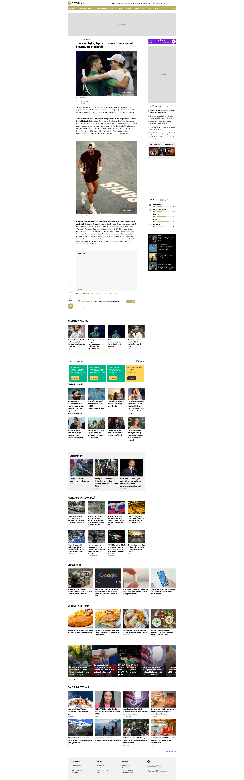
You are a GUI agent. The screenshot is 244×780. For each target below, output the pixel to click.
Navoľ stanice (151, 230)
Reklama (99, 761)
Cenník (98, 772)
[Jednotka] (150, 215)
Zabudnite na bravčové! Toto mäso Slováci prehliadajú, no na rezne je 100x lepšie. (107, 632)
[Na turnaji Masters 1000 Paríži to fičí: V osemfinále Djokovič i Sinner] (136, 331)
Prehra (87, 293)
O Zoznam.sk (75, 761)
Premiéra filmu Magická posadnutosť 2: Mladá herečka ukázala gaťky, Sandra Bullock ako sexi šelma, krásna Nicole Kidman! (163, 136)
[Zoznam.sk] (151, 771)
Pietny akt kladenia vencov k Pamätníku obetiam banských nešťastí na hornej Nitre (106, 482)
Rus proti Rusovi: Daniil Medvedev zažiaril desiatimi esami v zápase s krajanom (76, 343)
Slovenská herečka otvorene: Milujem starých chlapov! (162, 128)
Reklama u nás (100, 765)
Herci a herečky (116, 8)
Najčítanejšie (155, 106)
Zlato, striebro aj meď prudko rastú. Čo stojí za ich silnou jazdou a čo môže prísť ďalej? (136, 519)
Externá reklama (101, 768)
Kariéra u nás (74, 772)
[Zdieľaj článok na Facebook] (70, 293)
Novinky (88, 39)
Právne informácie (76, 765)
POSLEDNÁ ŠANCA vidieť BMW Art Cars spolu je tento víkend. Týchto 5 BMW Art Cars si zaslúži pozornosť (116, 549)
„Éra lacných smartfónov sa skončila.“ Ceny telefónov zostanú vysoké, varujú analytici (163, 591)
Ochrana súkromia (76, 768)
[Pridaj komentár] (70, 286)
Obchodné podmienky (102, 770)
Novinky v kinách (101, 8)
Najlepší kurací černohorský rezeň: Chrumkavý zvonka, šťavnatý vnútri (135, 631)
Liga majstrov (71, 553)
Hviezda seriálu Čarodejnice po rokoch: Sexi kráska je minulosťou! (163, 111)
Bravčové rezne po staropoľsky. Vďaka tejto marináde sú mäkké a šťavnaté (80, 631)
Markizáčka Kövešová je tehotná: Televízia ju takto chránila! (160, 123)
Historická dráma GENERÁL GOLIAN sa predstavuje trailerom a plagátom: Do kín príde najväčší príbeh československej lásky (166, 267)
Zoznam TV (76, 455)
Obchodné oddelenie (127, 770)
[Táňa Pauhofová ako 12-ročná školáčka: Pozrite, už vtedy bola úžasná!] (153, 239)
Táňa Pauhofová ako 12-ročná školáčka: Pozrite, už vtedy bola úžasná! (166, 239)
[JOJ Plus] (150, 225)
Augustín (135, 3)
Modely (129, 553)
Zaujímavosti (139, 8)
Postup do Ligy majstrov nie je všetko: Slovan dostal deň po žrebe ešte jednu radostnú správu (76, 548)
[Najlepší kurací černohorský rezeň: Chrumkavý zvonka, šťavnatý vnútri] (136, 618)
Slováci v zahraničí (92, 555)
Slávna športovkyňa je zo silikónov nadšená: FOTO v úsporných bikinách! (162, 117)
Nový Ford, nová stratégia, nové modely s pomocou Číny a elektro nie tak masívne (136, 548)
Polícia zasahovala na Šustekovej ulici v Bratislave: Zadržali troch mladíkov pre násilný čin (76, 519)
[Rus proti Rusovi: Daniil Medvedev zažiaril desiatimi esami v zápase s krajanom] (76, 331)
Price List (99, 775)
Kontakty (125, 761)
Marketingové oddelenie (128, 775)
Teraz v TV (152, 200)
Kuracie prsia (126, 634)
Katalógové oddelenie (128, 772)
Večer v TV (163, 200)
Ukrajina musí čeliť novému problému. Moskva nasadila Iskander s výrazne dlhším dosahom (80, 591)
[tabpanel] (162, 124)
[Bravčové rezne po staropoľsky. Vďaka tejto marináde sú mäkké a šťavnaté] (80, 618)
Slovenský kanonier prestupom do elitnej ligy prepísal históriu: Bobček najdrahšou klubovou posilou (96, 549)
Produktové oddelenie (128, 768)
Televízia (128, 8)
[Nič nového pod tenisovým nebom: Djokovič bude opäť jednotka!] (116, 331)
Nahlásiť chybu (80, 308)
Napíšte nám (74, 775)
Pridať (132, 301)
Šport (149, 8)
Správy (71, 483)
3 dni (165, 106)
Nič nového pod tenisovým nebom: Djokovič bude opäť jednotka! (114, 343)
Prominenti (123, 488)
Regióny (90, 527)
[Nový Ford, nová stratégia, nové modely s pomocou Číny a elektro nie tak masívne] (136, 536)
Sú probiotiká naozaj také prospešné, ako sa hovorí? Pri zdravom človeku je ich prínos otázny (135, 591)
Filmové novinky (85, 8)
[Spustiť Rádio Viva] (161, 40)
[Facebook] (148, 761)
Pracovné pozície (76, 361)
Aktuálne (72, 8)
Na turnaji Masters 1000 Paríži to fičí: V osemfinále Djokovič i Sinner (136, 343)
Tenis (93, 293)
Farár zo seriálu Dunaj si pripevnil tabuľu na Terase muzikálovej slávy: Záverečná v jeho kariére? (130, 482)
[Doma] (150, 220)
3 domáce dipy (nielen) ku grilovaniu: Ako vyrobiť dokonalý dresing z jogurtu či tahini (162, 632)
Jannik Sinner (112, 293)
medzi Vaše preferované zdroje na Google (100, 301)
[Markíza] (150, 205)
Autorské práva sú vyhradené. (154, 767)
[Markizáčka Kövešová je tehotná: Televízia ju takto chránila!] (153, 257)
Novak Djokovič (101, 293)
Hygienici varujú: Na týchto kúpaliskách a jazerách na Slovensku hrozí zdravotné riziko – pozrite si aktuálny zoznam (96, 520)
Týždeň (173, 106)
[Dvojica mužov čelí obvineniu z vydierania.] (81, 467)
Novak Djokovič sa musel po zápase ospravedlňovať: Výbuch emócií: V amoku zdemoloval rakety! (96, 344)
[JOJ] (150, 210)
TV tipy (156, 8)
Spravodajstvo (125, 765)
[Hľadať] (174, 8)
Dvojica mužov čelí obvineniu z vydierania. (79, 479)
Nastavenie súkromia (76, 770)
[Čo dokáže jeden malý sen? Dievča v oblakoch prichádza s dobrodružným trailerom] (153, 248)
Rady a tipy (153, 636)
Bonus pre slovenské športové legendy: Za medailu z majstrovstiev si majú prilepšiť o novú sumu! (116, 520)
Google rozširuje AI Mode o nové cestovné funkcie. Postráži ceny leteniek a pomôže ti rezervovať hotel (106, 592)
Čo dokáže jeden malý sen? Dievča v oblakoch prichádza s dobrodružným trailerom (165, 248)
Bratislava (70, 524)
